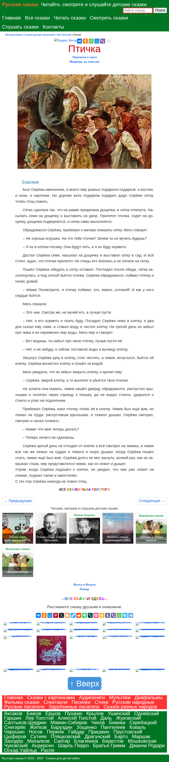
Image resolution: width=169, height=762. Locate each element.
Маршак (141, 736)
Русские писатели (24, 706)
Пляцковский (65, 736)
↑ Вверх (84, 683)
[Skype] (124, 615)
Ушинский (119, 713)
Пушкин (73, 713)
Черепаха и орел (84, 57)
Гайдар (76, 731)
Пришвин (98, 731)
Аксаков (13, 713)
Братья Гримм (109, 745)
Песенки (81, 702)
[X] (61, 615)
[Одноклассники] (85, 41)
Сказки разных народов (130, 706)
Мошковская (142, 741)
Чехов (98, 722)
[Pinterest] (55, 615)
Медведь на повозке (85, 61)
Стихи (101, 702)
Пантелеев (113, 727)
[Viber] (102, 41)
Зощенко (86, 727)
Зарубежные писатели (74, 706)
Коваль (137, 727)
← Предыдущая (18, 501)
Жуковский (128, 718)
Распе (47, 750)
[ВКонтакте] (79, 41)
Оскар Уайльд (20, 750)
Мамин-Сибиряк (68, 722)
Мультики (119, 697)
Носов (36, 731)
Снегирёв (15, 727)
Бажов (34, 713)
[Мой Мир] (96, 41)
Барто (121, 736)
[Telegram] (130, 615)
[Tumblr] (107, 615)
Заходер (13, 741)
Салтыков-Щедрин (25, 722)
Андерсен (43, 745)
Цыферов (15, 736)
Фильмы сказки (21, 702)
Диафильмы (149, 697)
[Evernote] (84, 615)
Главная (11, 18)
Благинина (86, 741)
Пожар (84, 589)
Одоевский (146, 713)
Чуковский (16, 745)
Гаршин (12, 718)
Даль (106, 718)
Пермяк (55, 731)
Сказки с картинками (51, 697)
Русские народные (133, 702)
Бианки (117, 722)
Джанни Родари (147, 745)
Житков (38, 727)
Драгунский (97, 736)
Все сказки (37, 18)
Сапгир (62, 741)
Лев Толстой (39, 718)
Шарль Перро (73, 745)
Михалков (38, 741)
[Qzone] (101, 615)
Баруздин (61, 727)
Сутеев (38, 736)
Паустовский (127, 731)
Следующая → (152, 501)
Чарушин (14, 731)
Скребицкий (143, 722)
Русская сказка (20, 4)
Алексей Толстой (77, 718)
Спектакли (55, 702)
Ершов (53, 713)
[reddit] (78, 615)
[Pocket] (96, 615)
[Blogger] (67, 615)
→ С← (85, 598)
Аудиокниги (92, 697)
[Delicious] (72, 615)
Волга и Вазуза (85, 584)
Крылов (95, 713)
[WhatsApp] (91, 41)
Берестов (113, 741)
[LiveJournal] (90, 615)
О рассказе (30, 182)
